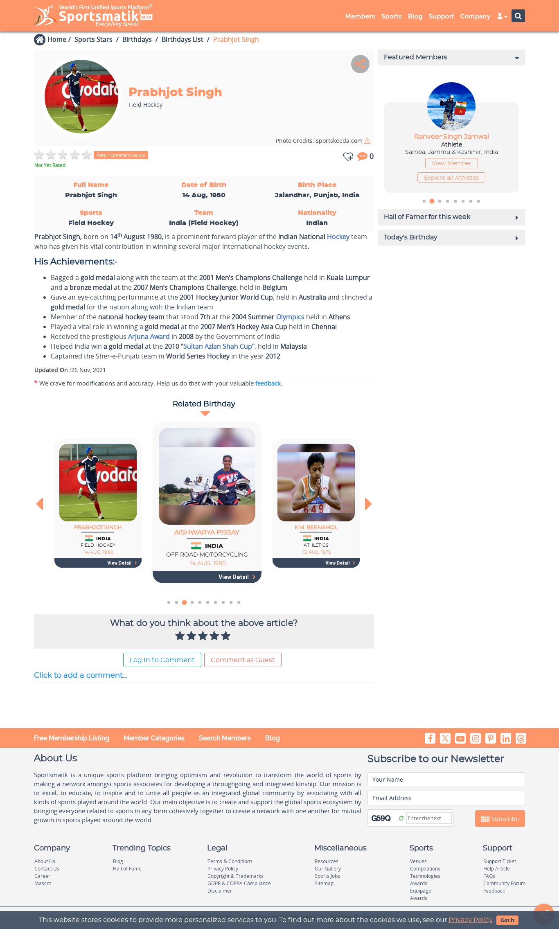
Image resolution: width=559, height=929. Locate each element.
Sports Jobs (327, 876)
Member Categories (154, 738)
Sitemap (324, 883)
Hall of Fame (127, 868)
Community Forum (504, 883)
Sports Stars (93, 39)
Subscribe (504, 819)
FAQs (489, 876)
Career (42, 876)
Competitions (425, 868)
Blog (272, 738)
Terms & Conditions (229, 861)
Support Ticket (499, 861)
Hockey (338, 236)
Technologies (425, 876)
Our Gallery (328, 868)
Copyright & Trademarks (235, 876)
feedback (268, 383)
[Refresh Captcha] (401, 818)
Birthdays (137, 39)
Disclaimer (219, 890)
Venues (418, 861)
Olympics (290, 316)
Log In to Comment (162, 660)
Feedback (494, 890)
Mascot (42, 883)
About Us (44, 861)
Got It (507, 920)
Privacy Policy (471, 920)
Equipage (420, 890)
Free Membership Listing (71, 738)
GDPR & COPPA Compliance (239, 883)
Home (56, 39)
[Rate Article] (226, 636)
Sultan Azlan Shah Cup (217, 346)
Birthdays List (182, 39)
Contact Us (46, 868)
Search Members (225, 738)
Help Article (496, 868)
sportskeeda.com (320, 140)
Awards (418, 883)
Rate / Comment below (121, 155)
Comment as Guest (243, 660)
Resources (326, 861)
